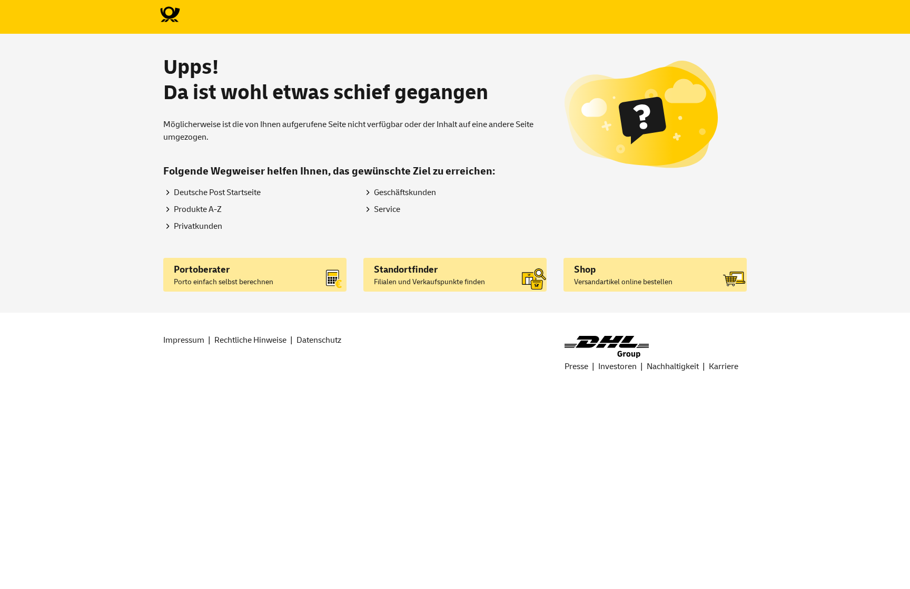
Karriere (723, 366)
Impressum (183, 340)
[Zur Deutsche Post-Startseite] (169, 15)
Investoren (617, 366)
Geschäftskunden (405, 192)
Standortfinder (406, 270)
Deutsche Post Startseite (217, 192)
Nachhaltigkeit (673, 366)
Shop (585, 270)
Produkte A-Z (198, 209)
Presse (576, 366)
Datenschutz (318, 340)
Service (387, 209)
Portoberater (202, 270)
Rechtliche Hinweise (250, 340)
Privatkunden (198, 226)
